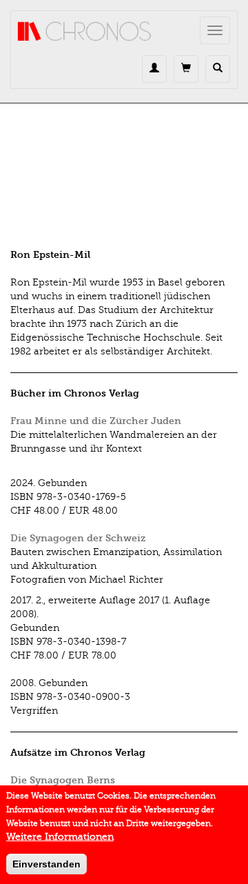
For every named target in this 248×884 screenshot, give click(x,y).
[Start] (84, 31)
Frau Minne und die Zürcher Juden (95, 421)
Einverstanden (46, 864)
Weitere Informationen (60, 837)
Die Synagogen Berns (62, 780)
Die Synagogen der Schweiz (78, 538)
